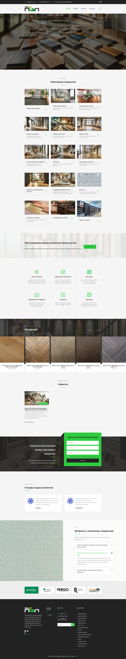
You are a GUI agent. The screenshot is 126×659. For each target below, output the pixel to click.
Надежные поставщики (36, 299)
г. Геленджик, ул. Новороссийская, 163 (63, 2)
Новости (83, 8)
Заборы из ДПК (84, 220)
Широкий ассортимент (63, 277)
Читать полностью (29, 422)
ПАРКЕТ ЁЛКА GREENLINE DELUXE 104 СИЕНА (12, 366)
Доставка (89, 277)
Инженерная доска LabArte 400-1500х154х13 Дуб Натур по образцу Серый (114, 365)
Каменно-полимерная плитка (84, 634)
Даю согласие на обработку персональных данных (83, 456)
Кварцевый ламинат (86, 162)
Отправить (82, 460)
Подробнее (69, 51)
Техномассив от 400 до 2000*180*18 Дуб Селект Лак (88, 364)
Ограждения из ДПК (60, 218)
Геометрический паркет (35, 162)
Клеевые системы (33, 218)
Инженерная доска (86, 106)
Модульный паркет (60, 106)
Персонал (89, 299)
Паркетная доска (33, 134)
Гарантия (63, 299)
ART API (76, 656)
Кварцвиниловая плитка (62, 190)
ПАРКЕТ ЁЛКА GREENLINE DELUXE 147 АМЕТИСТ (63, 366)
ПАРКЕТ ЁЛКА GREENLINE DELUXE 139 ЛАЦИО (38, 366)
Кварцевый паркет (33, 108)
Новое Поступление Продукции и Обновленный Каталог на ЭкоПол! (36, 409)
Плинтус (82, 190)
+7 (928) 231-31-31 (31, 2)
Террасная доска (59, 134)
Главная (68, 8)
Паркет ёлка (83, 134)
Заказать (55, 51)
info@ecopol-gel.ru (44, 2)
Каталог (76, 8)
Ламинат (56, 162)
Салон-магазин (36, 277)
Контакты (92, 8)
